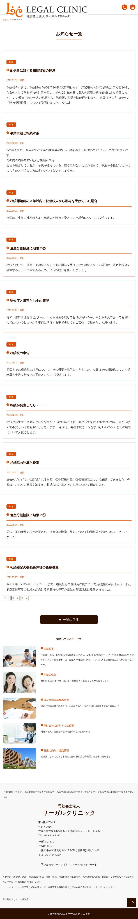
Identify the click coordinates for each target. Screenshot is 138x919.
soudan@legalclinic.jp (85, 864)
